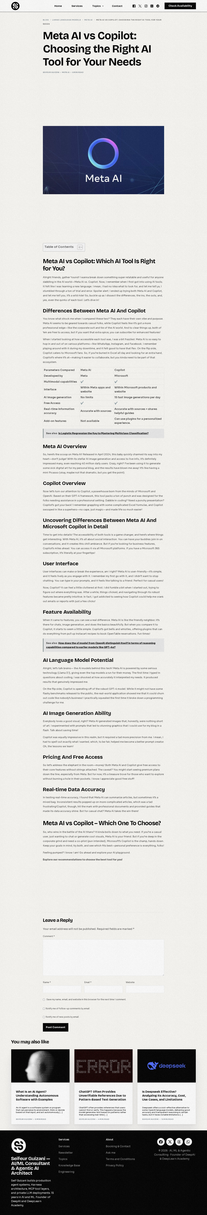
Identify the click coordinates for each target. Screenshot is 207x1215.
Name (47, 982)
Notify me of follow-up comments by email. (68, 1008)
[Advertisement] (103, 99)
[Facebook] (134, 5)
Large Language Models (93, 1056)
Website (130, 982)
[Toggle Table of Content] (78, 247)
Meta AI (66, 72)
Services (63, 1139)
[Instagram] (146, 5)
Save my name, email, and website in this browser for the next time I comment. (86, 999)
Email (87, 982)
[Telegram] (158, 5)
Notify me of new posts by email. (62, 1017)
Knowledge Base (26, 1056)
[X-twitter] (170, 1142)
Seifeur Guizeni (51, 72)
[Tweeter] (140, 5)
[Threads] (179, 1142)
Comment (49, 936)
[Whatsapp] (152, 5)
